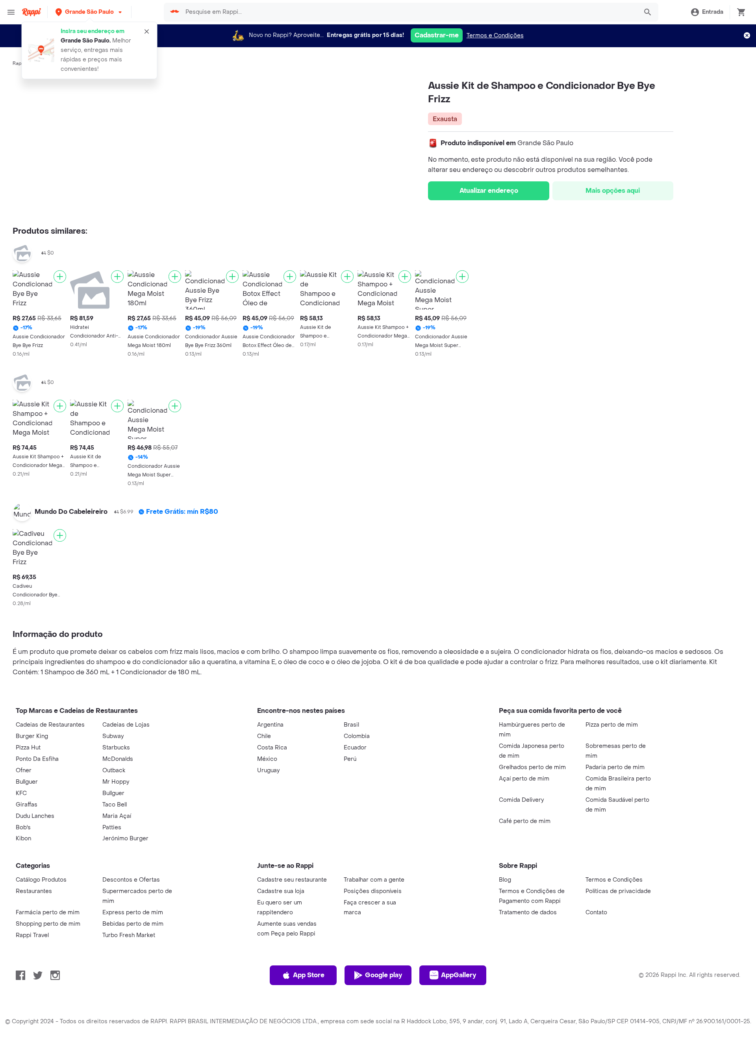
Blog (505, 880)
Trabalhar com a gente (374, 880)
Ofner (24, 770)
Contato (596, 912)
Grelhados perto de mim (532, 767)
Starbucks (116, 747)
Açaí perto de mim (524, 778)
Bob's (23, 827)
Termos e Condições (495, 35)
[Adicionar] (60, 276)
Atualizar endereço (489, 190)
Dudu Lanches (35, 816)
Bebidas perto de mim (132, 924)
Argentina (270, 725)
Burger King (32, 736)
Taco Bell (114, 804)
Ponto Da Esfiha (37, 759)
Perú (350, 759)
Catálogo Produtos (41, 880)
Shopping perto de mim (48, 924)
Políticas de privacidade (618, 891)
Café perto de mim (524, 821)
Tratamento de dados (528, 912)
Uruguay (268, 770)
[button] (89, 12)
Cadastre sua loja (280, 891)
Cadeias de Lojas (126, 725)
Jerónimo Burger (125, 838)
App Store (308, 975)
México (267, 759)
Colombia (357, 736)
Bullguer (27, 782)
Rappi (19, 63)
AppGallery (458, 975)
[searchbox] (409, 12)
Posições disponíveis (373, 891)
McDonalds (117, 759)
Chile (264, 736)
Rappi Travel (32, 935)
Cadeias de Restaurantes (50, 725)
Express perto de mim (132, 912)
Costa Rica (272, 747)
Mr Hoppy (115, 782)
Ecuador (355, 747)
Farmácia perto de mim (48, 912)
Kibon (23, 838)
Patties (111, 827)
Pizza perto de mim (612, 725)
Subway (113, 736)
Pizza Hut (28, 747)
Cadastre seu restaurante (292, 880)
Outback (113, 770)
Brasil (351, 725)
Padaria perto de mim (615, 767)
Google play (383, 975)
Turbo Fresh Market (128, 935)
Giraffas (26, 804)
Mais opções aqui (613, 190)
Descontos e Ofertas (131, 880)
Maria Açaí (116, 816)
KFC (21, 793)
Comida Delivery (521, 800)
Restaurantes (34, 891)
